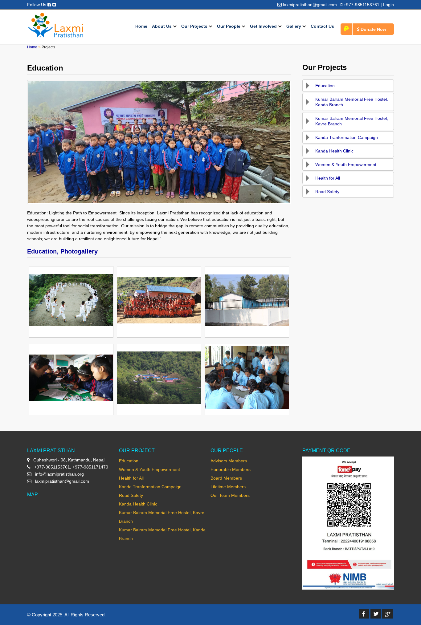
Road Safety (327, 191)
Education (325, 85)
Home (141, 26)
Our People (229, 26)
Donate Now (372, 29)
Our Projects (195, 26)
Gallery (294, 26)
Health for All (327, 178)
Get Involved (264, 26)
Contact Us (322, 26)
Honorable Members (231, 469)
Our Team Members (230, 495)
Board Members (226, 478)
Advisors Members (229, 460)
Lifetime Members (228, 486)
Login (388, 4)
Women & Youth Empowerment (345, 164)
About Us (162, 26)
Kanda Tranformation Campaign (346, 137)
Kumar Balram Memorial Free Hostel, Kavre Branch (351, 121)
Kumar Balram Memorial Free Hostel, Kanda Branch (351, 102)
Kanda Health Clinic (334, 150)
